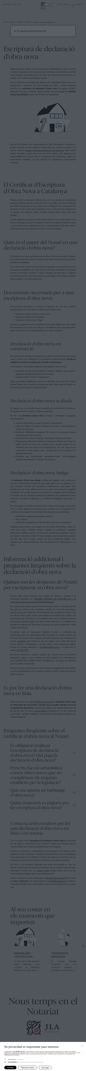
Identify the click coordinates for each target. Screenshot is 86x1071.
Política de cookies (27, 1067)
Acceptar (10, 1067)
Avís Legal (45, 1067)
